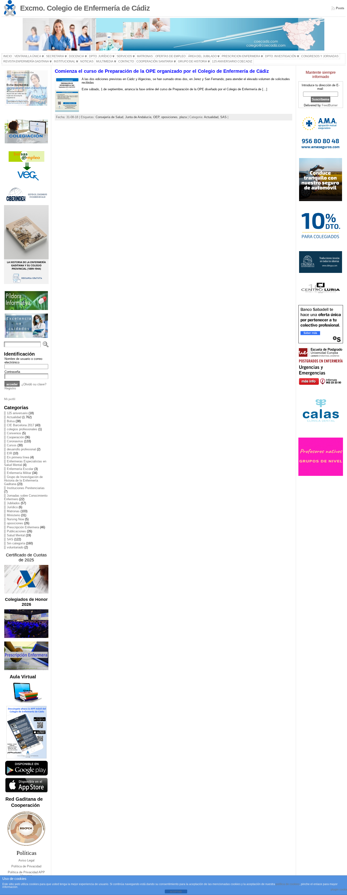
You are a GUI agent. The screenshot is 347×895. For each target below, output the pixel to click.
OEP (156, 117)
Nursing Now (15, 519)
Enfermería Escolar (20, 469)
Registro (10, 388)
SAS (10, 539)
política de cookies (288, 884)
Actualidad (14, 417)
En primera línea (18, 457)
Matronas (13, 511)
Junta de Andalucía (138, 117)
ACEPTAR (176, 891)
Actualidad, (212, 117)
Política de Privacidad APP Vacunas (26, 874)
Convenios (14, 433)
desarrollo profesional (21, 449)
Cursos (12, 445)
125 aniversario (17, 413)
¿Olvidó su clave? (33, 384)
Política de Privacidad (26, 866)
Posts (340, 8)
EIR (9, 453)
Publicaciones (16, 531)
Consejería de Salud (109, 117)
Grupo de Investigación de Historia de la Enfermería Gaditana (23, 480)
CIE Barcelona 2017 (20, 425)
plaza (183, 117)
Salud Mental (16, 535)
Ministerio (13, 515)
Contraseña (12, 372)
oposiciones (15, 523)
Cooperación (15, 437)
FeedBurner (330, 105)
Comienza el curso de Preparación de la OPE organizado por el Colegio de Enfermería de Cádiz (162, 71)
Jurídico (12, 507)
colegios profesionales (22, 429)
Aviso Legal (26, 860)
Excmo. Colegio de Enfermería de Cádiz (85, 8)
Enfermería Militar (19, 473)
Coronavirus (15, 441)
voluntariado (15, 547)
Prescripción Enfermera (23, 527)
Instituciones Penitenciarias (26, 488)
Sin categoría (16, 543)
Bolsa (11, 421)
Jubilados (13, 503)
